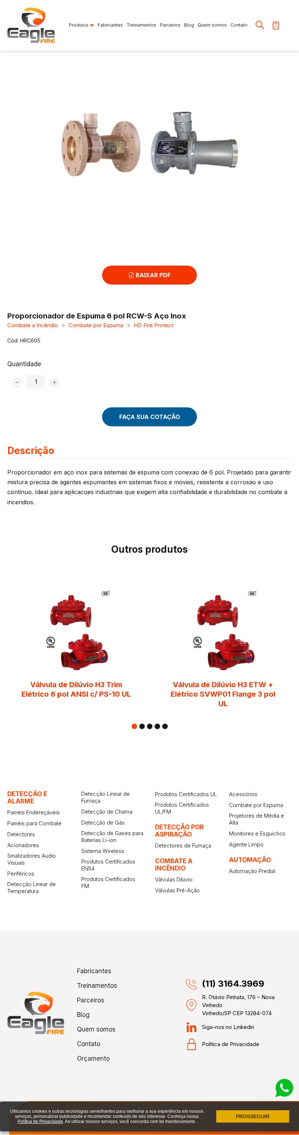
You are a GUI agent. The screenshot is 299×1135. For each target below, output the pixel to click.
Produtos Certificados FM (108, 882)
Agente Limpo (246, 844)
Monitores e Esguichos (257, 833)
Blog (189, 25)
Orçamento (93, 1058)
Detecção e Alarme (27, 797)
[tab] (134, 726)
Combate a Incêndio (32, 325)
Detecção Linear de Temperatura (31, 888)
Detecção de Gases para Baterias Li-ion (112, 837)
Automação (250, 860)
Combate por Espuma (96, 325)
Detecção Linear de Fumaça (105, 797)
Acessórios (243, 794)
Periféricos (20, 873)
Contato (239, 25)
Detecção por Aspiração (179, 830)
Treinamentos (141, 25)
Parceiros (170, 25)
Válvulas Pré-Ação (177, 890)
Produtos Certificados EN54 (108, 865)
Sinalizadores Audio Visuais (31, 859)
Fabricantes (110, 25)
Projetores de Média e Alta (256, 819)
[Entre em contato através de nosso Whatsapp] (284, 1095)
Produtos (79, 25)
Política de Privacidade (230, 1044)
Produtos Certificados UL (186, 794)
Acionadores (23, 845)
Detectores (21, 834)
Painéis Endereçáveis (33, 812)
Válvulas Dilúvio (174, 879)
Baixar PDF (152, 275)
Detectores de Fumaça (183, 845)
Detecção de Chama (106, 811)
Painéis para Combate (34, 823)
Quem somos (212, 25)
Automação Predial (252, 871)
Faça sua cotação (149, 416)
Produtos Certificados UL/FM (182, 808)
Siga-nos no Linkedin (228, 1027)
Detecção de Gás (103, 822)
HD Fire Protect (153, 325)
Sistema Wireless (102, 851)
